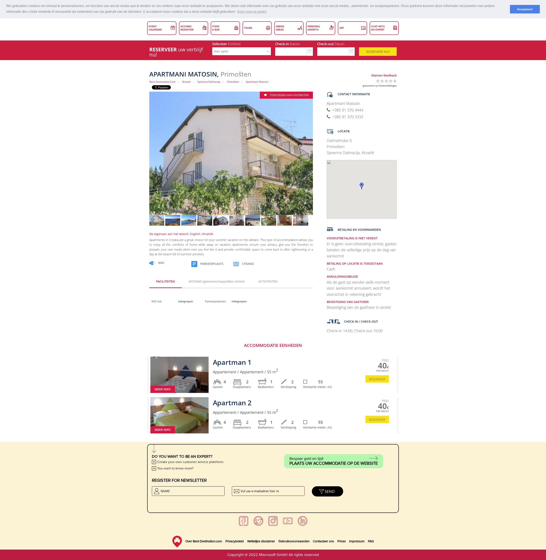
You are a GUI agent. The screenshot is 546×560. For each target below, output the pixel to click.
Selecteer (226, 44)
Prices (341, 541)
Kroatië (186, 82)
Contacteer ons (323, 541)
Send (330, 491)
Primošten (233, 82)
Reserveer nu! (378, 51)
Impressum (356, 541)
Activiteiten (267, 281)
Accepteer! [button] (525, 9)
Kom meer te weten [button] (252, 11)
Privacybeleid (234, 541)
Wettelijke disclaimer (261, 541)
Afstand (217, 281)
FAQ (371, 541)
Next (320, 156)
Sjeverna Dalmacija (208, 82)
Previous (142, 156)
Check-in (287, 44)
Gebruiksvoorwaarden (293, 541)
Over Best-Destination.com (203, 541)
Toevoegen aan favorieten (289, 95)
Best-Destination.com (163, 82)
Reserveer (377, 379)
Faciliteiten (165, 281)
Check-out (330, 44)
